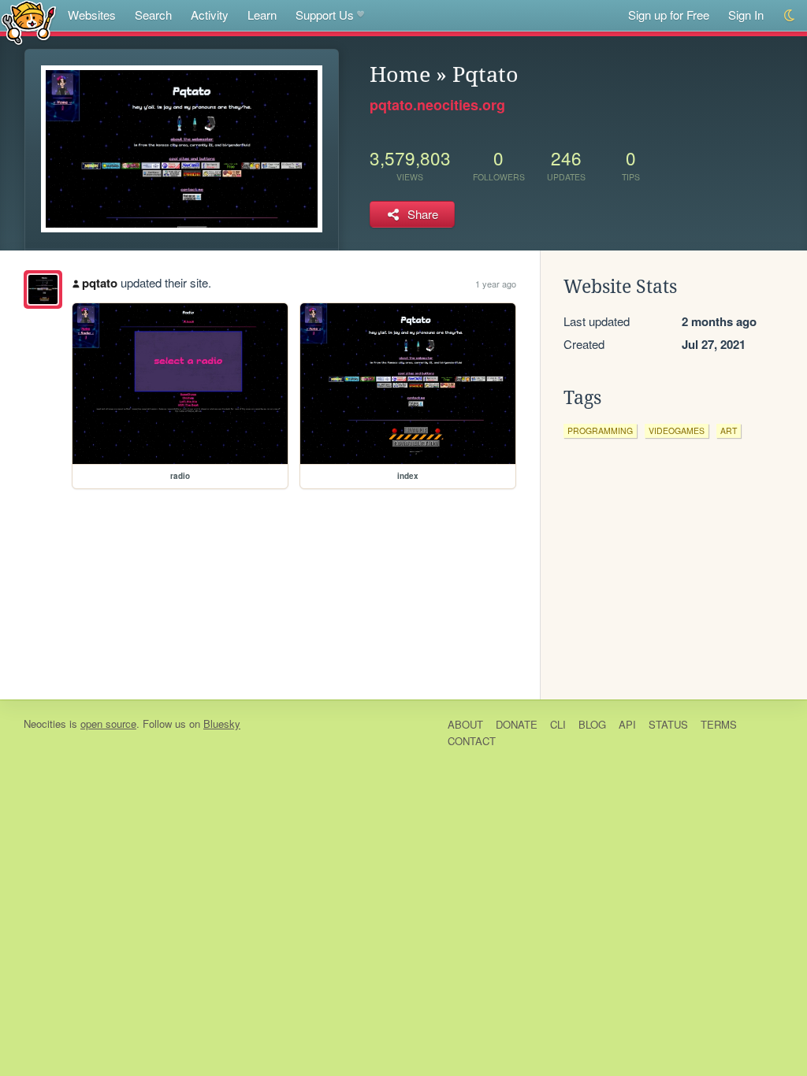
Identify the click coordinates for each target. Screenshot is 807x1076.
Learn (262, 14)
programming (600, 430)
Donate (516, 724)
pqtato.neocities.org (437, 105)
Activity (210, 14)
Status (668, 724)
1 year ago (495, 283)
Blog (592, 724)
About (465, 724)
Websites (92, 14)
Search (153, 14)
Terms (719, 724)
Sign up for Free (668, 14)
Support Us (325, 14)
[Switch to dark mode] (790, 15)
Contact (472, 740)
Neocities (45, 723)
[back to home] (29, 21)
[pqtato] (43, 289)
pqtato (99, 282)
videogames (677, 430)
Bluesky (221, 723)
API (627, 724)
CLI (558, 724)
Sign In (746, 14)
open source (108, 723)
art (728, 430)
